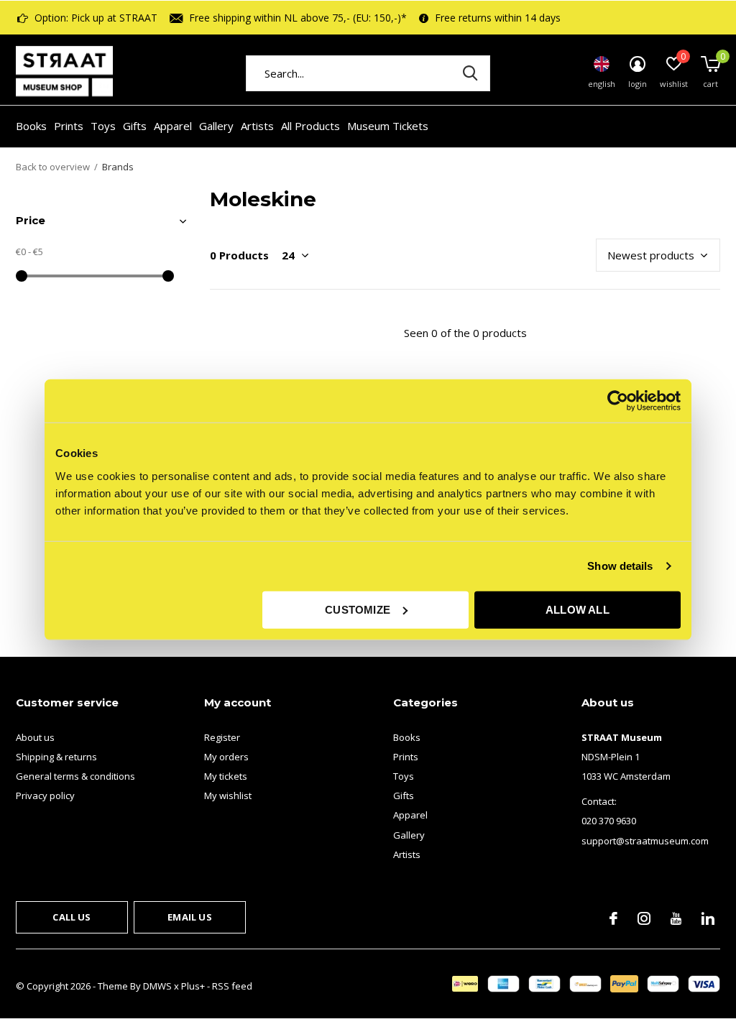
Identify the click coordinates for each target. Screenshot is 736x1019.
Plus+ (193, 985)
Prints (68, 126)
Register (222, 737)
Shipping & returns (56, 756)
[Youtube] (676, 918)
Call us (71, 916)
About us (35, 737)
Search (470, 73)
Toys (103, 126)
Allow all (578, 609)
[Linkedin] (708, 918)
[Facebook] (613, 918)
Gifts (135, 126)
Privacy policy (45, 795)
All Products (310, 126)
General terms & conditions (75, 776)
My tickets (225, 776)
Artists (257, 126)
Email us (189, 916)
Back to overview (53, 166)
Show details (620, 566)
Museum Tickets (387, 126)
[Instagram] (644, 918)
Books (31, 126)
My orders (226, 756)
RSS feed (232, 985)
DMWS (157, 985)
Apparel (173, 126)
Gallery (216, 126)
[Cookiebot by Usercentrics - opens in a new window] (618, 401)
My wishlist (228, 795)
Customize (357, 609)
